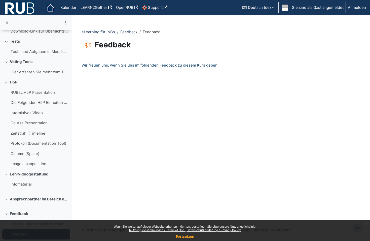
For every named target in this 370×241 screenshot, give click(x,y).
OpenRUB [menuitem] (124, 7)
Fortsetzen (185, 236)
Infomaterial (21, 184)
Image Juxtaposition (28, 163)
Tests (15, 41)
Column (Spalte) (25, 153)
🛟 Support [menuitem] (152, 7)
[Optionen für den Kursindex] (65, 22)
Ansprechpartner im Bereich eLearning (39, 199)
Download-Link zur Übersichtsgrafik (39, 31)
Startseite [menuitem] (50, 7)
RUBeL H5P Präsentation (33, 92)
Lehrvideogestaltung (29, 174)
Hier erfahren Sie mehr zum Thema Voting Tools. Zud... (39, 72)
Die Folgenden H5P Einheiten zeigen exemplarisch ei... (39, 102)
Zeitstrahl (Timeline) (29, 133)
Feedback (19, 213)
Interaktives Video (27, 112)
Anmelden (357, 7)
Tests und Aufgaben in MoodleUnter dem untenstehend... (39, 51)
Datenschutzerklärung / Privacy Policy (214, 230)
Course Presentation (29, 122)
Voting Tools (21, 61)
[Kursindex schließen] (7, 22)
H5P (14, 82)
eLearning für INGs (98, 31)
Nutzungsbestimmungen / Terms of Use (157, 230)
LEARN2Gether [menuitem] (94, 7)
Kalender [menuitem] (68, 7)
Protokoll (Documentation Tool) (38, 143)
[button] (258, 7)
